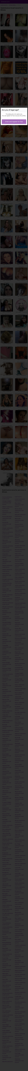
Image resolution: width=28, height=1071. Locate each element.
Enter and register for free (14, 122)
